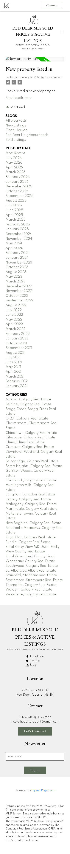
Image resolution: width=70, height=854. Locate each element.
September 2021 (19, 348)
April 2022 (14, 324)
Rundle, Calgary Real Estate (28, 542)
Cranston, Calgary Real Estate (30, 447)
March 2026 (15, 172)
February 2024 (18, 253)
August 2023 (16, 272)
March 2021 (15, 376)
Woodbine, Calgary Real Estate (31, 594)
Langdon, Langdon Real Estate (30, 494)
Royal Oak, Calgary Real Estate (31, 537)
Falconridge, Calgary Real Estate (32, 461)
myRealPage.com (43, 790)
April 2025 (14, 215)
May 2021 (13, 367)
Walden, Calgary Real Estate (29, 589)
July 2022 (14, 310)
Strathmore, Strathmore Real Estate (34, 580)
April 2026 (14, 167)
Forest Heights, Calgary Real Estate (34, 466)
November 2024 (19, 238)
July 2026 (14, 158)
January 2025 (17, 229)
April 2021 (14, 371)
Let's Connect (35, 731)
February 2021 (17, 381)
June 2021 (14, 362)
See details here (19, 98)
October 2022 (17, 295)
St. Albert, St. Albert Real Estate (31, 570)
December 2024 (19, 234)
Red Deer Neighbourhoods (27, 135)
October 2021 (16, 343)
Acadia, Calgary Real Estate (28, 399)
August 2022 (16, 305)
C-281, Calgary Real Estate (27, 418)
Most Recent (15, 153)
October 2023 (17, 267)
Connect (52, 5)
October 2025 (17, 191)
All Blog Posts (16, 120)
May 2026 (14, 162)
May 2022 (14, 319)
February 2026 (18, 177)
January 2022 (17, 338)
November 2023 (19, 262)
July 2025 (14, 205)
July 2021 (13, 357)
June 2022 (14, 314)
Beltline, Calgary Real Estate (28, 404)
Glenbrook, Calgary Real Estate (31, 480)
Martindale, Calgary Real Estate (31, 508)
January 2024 (17, 257)
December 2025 (19, 186)
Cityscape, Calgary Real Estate (30, 437)
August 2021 (15, 352)
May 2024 (14, 243)
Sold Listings (16, 139)
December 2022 (19, 286)
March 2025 (16, 219)
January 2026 (17, 181)
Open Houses (16, 130)
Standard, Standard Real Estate (31, 575)
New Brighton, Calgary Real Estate (33, 523)
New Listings (16, 125)
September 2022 (19, 300)
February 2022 (18, 334)
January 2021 (16, 386)
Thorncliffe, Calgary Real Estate (31, 585)
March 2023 (15, 281)
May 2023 (14, 276)
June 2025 (14, 210)
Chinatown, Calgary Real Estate (31, 433)
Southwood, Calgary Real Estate (32, 565)
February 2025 (18, 224)
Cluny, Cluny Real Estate (25, 442)
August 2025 (16, 200)
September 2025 (19, 196)
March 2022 (15, 329)
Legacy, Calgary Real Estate (28, 499)
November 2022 (19, 291)
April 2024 (14, 248)
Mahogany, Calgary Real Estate (31, 504)
